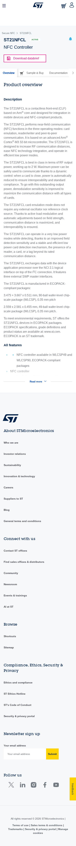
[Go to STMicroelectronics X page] (12, 786)
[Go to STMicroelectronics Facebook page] (45, 786)
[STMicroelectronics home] (38, 5)
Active (35, 40)
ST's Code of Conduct (17, 704)
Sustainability (12, 465)
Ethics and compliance (18, 682)
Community (11, 573)
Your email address (15, 745)
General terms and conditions (22, 521)
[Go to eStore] (64, 6)
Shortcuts (10, 636)
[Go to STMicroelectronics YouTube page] (56, 786)
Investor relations (15, 453)
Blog (7, 509)
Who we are (11, 442)
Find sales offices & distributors (24, 561)
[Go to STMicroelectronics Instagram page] (33, 786)
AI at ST (8, 606)
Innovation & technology (19, 476)
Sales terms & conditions (46, 825)
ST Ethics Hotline (14, 693)
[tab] (8, 73)
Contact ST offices (15, 550)
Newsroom (10, 584)
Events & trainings (15, 595)
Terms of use (20, 825)
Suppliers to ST (13, 498)
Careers (8, 487)
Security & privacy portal (19, 716)
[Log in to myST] (72, 5)
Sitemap (9, 647)
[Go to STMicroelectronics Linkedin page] (22, 786)
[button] (4, 5)
